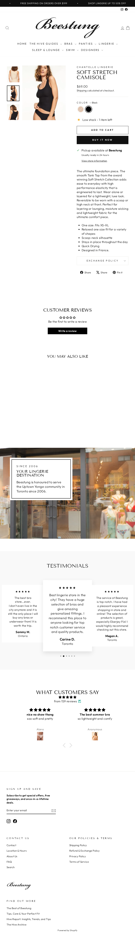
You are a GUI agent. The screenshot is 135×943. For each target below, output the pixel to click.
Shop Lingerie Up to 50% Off (93, 3)
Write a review (67, 331)
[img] (67, 697)
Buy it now (102, 139)
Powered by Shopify (67, 930)
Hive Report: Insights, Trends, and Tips (29, 919)
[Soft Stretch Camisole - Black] (22, 428)
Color (87, 102)
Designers (91, 50)
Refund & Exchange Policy (84, 850)
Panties (86, 43)
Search (11, 867)
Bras (69, 43)
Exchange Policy (103, 260)
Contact (11, 845)
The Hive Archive (16, 924)
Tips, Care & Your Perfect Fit (23, 913)
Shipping (82, 90)
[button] (65, 745)
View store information (94, 160)
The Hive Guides (44, 43)
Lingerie (107, 43)
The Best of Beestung (19, 908)
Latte (80, 109)
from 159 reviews (65, 701)
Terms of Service (79, 861)
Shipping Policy (78, 845)
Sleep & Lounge (46, 50)
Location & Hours (17, 850)
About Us (12, 856)
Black (88, 109)
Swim (71, 50)
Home (22, 43)
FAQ (9, 861)
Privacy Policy (77, 856)
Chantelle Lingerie (95, 67)
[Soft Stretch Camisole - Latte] (18, 428)
